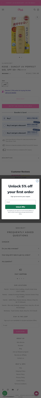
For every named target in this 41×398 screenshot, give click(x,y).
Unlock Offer (20, 207)
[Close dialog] (37, 180)
